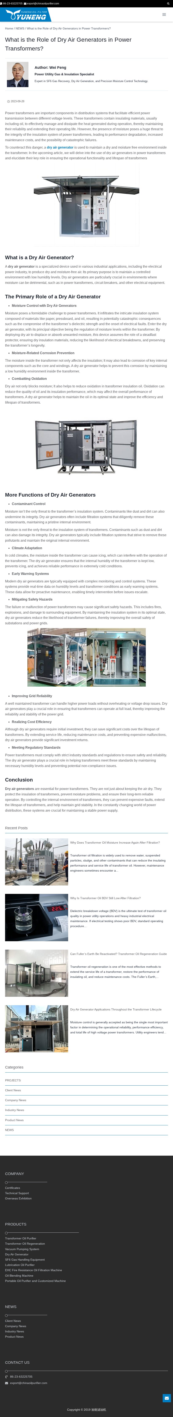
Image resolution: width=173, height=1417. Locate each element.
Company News (15, 1100)
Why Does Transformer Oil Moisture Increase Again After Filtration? (115, 842)
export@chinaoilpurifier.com (28, 1383)
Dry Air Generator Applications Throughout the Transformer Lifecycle (116, 1009)
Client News (13, 1090)
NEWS (9, 1130)
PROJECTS (13, 1080)
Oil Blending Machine (19, 1275)
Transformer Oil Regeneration (25, 1243)
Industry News (14, 1110)
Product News (14, 1120)
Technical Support (17, 1193)
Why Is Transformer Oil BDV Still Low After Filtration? (105, 898)
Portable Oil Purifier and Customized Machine (35, 1281)
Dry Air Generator (16, 1254)
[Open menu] (164, 14)
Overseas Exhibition (18, 1198)
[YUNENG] (26, 14)
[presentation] (36, 861)
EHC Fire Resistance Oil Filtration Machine (33, 1270)
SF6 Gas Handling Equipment (25, 1259)
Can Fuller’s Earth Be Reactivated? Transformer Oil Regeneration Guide (118, 954)
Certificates (12, 1188)
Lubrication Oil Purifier (20, 1265)
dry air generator (60, 147)
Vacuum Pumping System (22, 1249)
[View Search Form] (168, 3)
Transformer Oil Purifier (20, 1238)
